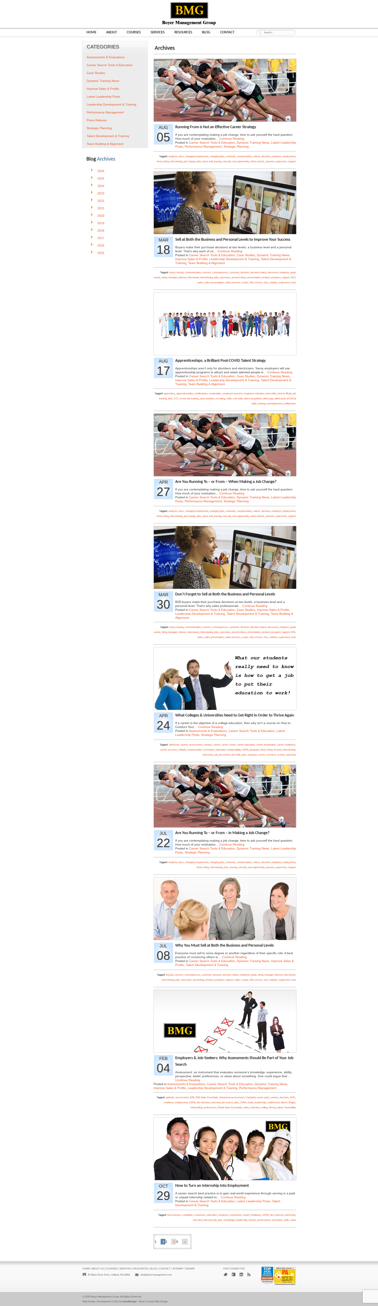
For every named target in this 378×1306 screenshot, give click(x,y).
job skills (236, 754)
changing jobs (217, 156)
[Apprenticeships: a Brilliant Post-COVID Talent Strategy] (225, 354)
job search (224, 754)
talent (280, 1107)
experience (236, 1215)
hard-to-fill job (284, 393)
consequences (220, 272)
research (271, 754)
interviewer (193, 277)
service (258, 282)
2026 (100, 171)
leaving (218, 161)
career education (246, 744)
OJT (176, 398)
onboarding (196, 1107)
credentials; (215, 393)
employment (288, 156)
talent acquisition (253, 398)
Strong (272, 1107)
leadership (260, 1102)
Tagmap (190, 1268)
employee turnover (232, 393)
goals (254, 974)
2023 (100, 193)
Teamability (290, 1107)
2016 (100, 245)
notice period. (257, 161)
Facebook (233, 1274)
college (182, 749)
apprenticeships (184, 393)
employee (223, 1215)
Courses (134, 32)
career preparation (266, 744)
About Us (97, 1268)
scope (245, 282)
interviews (208, 754)
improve (279, 1215)
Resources (183, 32)
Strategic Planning (236, 146)
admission (174, 744)
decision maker (258, 272)
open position (207, 398)
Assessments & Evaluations (208, 731)
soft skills (238, 398)
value (293, 1220)
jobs (199, 161)
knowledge (229, 1220)
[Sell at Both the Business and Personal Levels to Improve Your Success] (225, 233)
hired (159, 161)
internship (290, 1215)
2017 (100, 238)
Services (157, 32)
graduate (254, 749)
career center (228, 744)
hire (272, 1215)
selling (264, 1107)
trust (293, 282)
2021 (100, 208)
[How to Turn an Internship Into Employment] (225, 1179)
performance (264, 1220)
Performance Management (203, 146)
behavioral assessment (231, 1097)
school (280, 754)
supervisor (281, 161)
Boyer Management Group (105, 1296)
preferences (210, 1107)
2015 (100, 253)
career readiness (286, 744)
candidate (187, 1215)
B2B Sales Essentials (207, 1097)
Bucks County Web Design (153, 1301)
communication (193, 272)
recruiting (220, 398)
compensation (244, 156)
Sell (251, 282)
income (278, 749)
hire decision (203, 1102)
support (292, 161)
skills (229, 398)
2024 (100, 186)
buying (180, 272)
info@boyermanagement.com (156, 1274)
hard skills (270, 393)
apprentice (169, 393)
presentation (254, 277)
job (216, 754)
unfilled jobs (290, 403)
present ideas (239, 277)
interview (215, 1102)
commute (230, 156)
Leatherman (273, 1102)
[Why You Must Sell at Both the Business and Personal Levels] (225, 939)
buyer (172, 272)
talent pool (280, 398)
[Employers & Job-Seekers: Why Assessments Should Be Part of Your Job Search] (225, 1051)
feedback (256, 1215)
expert (246, 1215)
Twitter (225, 1274)
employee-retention (254, 393)
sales (200, 282)
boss (181, 156)
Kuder (250, 1102)
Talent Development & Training (248, 613)
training (262, 403)
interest (182, 277)
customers (199, 1215)
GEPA (245, 749)
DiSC (292, 1097)
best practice (174, 1215)
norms (261, 754)
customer (234, 272)
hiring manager (169, 277)
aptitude (170, 1097)
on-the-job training (189, 398)
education (221, 749)
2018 (100, 230)
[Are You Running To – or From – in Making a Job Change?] (225, 826)
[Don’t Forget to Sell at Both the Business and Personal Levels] (225, 587)
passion (270, 161)
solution (273, 282)
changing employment (196, 156)
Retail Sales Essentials (230, 1107)
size (266, 282)
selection (255, 1107)
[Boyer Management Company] (189, 24)
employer (276, 156)
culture (256, 156)
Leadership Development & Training (234, 259)
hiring (166, 161)
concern (206, 272)
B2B (192, 1097)
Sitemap (178, 1268)
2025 (100, 178)
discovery (273, 272)
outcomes (225, 277)
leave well (208, 161)
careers (274, 1097)
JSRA (243, 1102)
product (266, 277)
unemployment (274, 403)
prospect (276, 277)
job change (190, 161)
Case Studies (246, 255)
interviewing (176, 161)
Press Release (97, 120)
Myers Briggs (288, 1102)
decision (265, 156)
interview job (210, 1220)
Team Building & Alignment (206, 263)
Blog (206, 32)
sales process (232, 282)
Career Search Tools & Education (212, 142)
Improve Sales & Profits (191, 259)
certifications (201, 393)
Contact (227, 32)
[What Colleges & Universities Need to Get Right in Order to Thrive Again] (225, 708)
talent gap (268, 398)
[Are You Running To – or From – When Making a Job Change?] (225, 475)
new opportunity (240, 161)
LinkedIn (241, 1274)
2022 (100, 201)
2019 (100, 223)
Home (91, 32)
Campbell (250, 1097)
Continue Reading (231, 138)
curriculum (208, 749)
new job (227, 161)
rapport (286, 277)
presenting (198, 979)
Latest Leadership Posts (253, 1201)
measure (252, 754)
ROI (293, 277)
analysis (172, 156)
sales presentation (214, 282)
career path (263, 1097)
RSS (249, 1274)
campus (207, 744)
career (216, 744)
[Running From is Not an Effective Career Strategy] (225, 120)
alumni (184, 744)
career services (168, 749)
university (291, 754)
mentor (252, 1220)
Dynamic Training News (253, 142)
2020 (100, 215)
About (111, 32)
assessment (195, 744)
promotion (277, 1220)
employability (234, 749)
